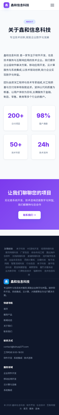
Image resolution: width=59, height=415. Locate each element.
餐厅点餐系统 (46, 267)
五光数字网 (10, 271)
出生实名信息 (15, 260)
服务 (31, 408)
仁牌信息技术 (24, 271)
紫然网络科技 (11, 252)
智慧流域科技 (17, 263)
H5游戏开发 (33, 248)
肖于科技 (20, 248)
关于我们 (8, 326)
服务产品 (8, 314)
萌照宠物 (33, 267)
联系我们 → (29, 215)
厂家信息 (24, 252)
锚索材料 (37, 271)
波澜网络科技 (34, 256)
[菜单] (52, 5)
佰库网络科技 (47, 248)
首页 (6, 309)
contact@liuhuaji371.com (16, 346)
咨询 (37, 408)
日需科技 (41, 260)
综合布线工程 (37, 252)
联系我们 (8, 331)
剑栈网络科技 (18, 256)
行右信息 (30, 263)
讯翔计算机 (29, 260)
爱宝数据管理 (20, 267)
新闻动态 (8, 320)
